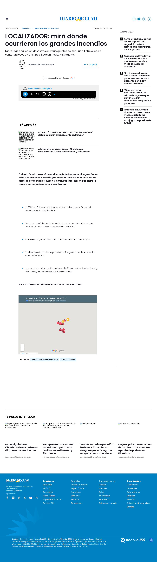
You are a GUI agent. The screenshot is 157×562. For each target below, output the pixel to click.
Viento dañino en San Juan (45, 359)
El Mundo (75, 495)
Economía (48, 492)
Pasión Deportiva (79, 484)
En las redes (77, 503)
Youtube (30, 497)
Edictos (130, 506)
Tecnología (104, 495)
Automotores (133, 492)
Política (46, 488)
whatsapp (36, 497)
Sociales (103, 488)
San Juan (47, 484)
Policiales (26, 28)
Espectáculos (77, 488)
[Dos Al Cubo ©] (133, 542)
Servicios (131, 499)
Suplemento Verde (52, 499)
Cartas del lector (107, 481)
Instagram (13, 497)
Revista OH (48, 503)
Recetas (75, 499)
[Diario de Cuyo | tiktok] (149, 19)
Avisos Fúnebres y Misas (138, 503)
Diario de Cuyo (11, 28)
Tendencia (104, 499)
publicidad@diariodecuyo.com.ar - (91, 541)
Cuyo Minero (49, 495)
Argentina (76, 492)
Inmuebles (132, 488)
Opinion (102, 484)
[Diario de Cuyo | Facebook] (134, 19)
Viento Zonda (68, 359)
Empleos (131, 495)
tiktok (19, 497)
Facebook (7, 497)
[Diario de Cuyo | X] (144, 19)
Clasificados (132, 484)
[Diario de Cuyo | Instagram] (139, 19)
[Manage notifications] (151, 540)
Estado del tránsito (108, 503)
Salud (101, 492)
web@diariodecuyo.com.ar (32, 541)
